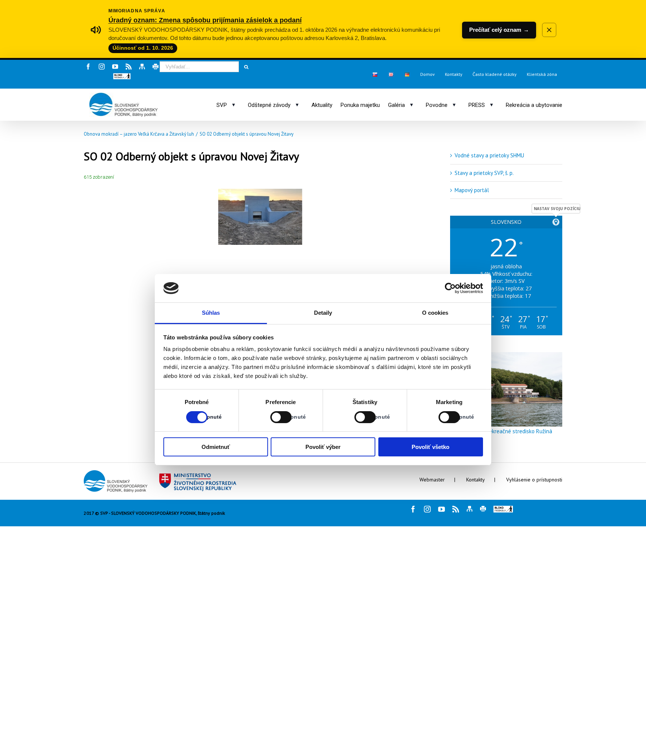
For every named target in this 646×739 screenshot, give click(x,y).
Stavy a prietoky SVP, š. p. (484, 172)
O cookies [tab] (435, 313)
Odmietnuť (216, 447)
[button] (121, 76)
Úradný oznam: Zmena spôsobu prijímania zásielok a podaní (205, 20)
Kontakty (475, 479)
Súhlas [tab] (211, 313)
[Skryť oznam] (549, 30)
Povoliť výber (323, 447)
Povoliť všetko (430, 447)
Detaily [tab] (323, 313)
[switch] (272, 417)
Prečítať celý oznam (499, 30)
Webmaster (432, 479)
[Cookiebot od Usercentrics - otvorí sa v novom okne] (450, 288)
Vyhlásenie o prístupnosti (534, 479)
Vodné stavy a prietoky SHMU (489, 155)
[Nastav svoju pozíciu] (555, 222)
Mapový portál (472, 190)
